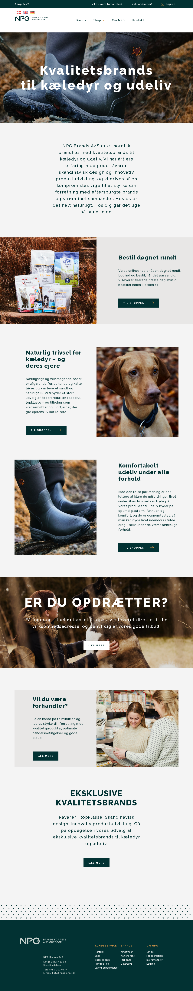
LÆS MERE (96, 645)
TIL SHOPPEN (134, 303)
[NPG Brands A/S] (31, 18)
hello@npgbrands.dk (63, 973)
